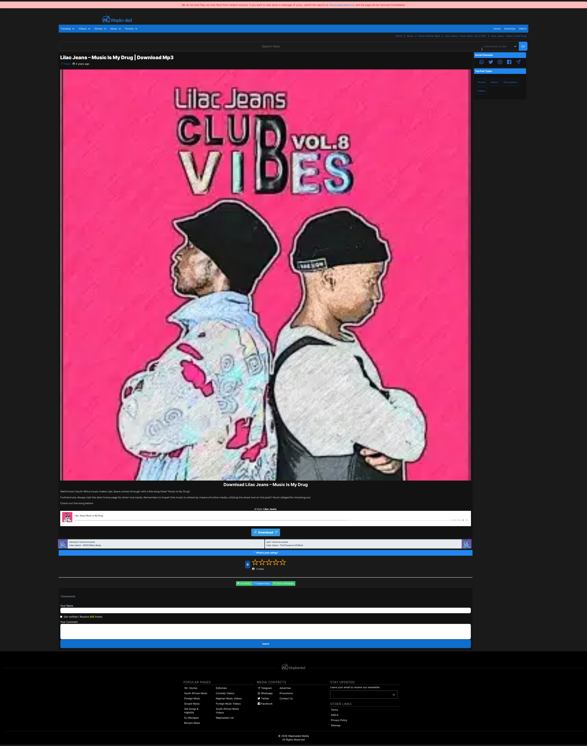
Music (67, 63)
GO (523, 46)
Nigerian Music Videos (229, 698)
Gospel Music (192, 703)
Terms (334, 709)
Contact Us (286, 698)
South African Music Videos (227, 710)
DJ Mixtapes (191, 717)
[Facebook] (509, 62)
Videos (481, 90)
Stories (481, 82)
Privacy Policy (339, 720)
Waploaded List (225, 717)
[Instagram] (500, 62)
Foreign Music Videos (228, 703)
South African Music (195, 693)
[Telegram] (518, 62)
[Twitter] (491, 62)
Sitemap (335, 725)
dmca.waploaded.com (342, 4)
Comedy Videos (225, 693)
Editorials (221, 688)
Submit (265, 644)
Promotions (286, 693)
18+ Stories (190, 688)
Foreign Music (192, 698)
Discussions (510, 82)
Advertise (285, 688)
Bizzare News (192, 722)
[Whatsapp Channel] (481, 62)
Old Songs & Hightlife (191, 710)
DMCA (522, 28)
